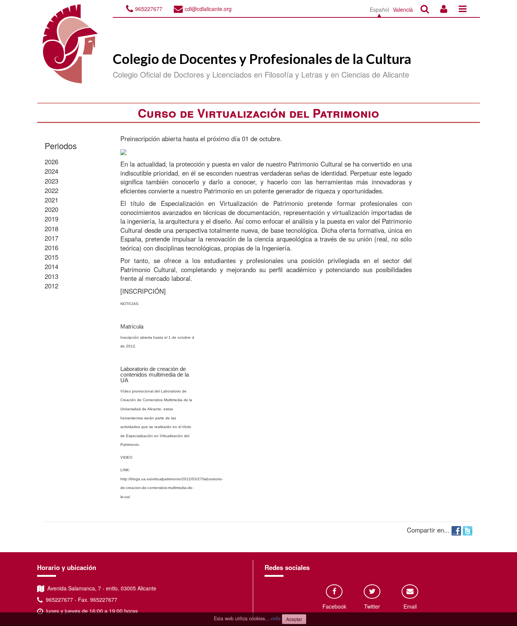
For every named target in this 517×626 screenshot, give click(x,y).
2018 (51, 228)
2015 (51, 257)
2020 (51, 209)
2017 (51, 238)
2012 (51, 285)
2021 (51, 199)
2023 (51, 180)
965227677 (148, 8)
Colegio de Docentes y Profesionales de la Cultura (262, 58)
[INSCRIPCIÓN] (143, 291)
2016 (51, 247)
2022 (51, 190)
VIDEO (126, 457)
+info (275, 618)
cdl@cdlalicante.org (208, 8)
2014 (51, 266)
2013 (51, 276)
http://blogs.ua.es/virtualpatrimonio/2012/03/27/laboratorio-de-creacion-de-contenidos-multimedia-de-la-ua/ (171, 488)
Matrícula (131, 326)
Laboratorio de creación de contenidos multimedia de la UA (154, 374)
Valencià (403, 9)
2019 (51, 218)
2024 (51, 171)
